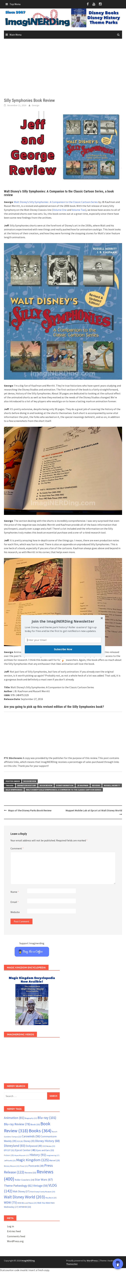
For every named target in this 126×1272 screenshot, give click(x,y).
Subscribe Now (63, 649)
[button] (63, 621)
